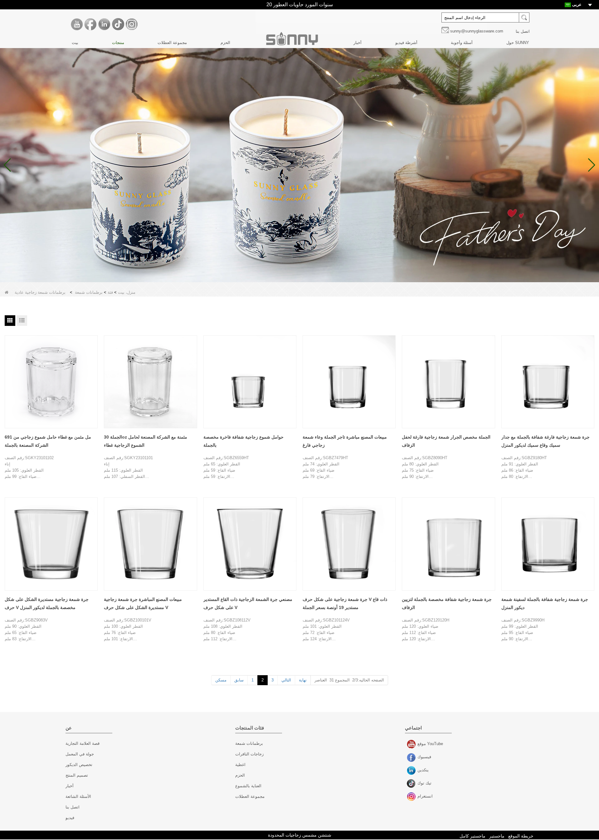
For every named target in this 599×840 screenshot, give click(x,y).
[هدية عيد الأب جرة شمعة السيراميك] (299, 165)
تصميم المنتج (77, 775)
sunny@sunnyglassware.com (476, 31)
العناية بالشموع (248, 786)
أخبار (357, 42)
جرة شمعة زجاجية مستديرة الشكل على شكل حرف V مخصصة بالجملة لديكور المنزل (47, 603)
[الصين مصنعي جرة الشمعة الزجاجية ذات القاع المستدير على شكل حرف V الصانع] (250, 544)
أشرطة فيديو (406, 42)
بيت (75, 42)
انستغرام (412, 797)
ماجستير (496, 835)
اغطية (240, 764)
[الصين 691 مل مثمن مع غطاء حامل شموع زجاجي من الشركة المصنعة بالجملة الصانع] (51, 382)
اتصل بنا (523, 31)
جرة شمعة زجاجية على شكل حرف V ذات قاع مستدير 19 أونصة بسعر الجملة (345, 603)
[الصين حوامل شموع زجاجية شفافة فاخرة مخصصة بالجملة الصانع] (250, 382)
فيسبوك (412, 758)
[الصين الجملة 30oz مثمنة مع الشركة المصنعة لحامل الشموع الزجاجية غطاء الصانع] (150, 382)
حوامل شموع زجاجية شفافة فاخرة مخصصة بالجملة (243, 441)
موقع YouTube (412, 744)
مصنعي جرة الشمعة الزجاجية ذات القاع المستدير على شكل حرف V (247, 603)
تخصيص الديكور (79, 764)
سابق (239, 680)
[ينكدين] (104, 24)
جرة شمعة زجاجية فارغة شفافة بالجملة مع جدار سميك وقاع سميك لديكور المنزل (545, 441)
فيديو (70, 817)
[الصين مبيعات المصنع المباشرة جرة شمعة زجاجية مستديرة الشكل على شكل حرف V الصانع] (150, 544)
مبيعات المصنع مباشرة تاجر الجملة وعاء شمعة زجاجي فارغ (345, 441)
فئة (110, 292)
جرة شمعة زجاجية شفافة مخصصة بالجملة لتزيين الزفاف (447, 603)
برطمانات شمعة (89, 292)
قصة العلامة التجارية (83, 743)
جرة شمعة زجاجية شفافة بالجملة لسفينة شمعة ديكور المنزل (544, 603)
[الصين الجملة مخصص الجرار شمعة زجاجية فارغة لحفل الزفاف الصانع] (448, 382)
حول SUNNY (517, 42)
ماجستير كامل (472, 835)
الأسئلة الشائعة (78, 796)
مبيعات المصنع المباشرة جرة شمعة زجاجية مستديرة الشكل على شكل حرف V (143, 603)
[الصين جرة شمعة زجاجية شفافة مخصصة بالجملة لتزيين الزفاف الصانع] (448, 544)
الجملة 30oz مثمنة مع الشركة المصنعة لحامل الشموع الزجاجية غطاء (145, 441)
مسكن (220, 680)
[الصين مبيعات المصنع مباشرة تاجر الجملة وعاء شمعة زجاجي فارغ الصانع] (349, 382)
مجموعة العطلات (172, 42)
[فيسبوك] (90, 24)
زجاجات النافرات (249, 754)
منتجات (118, 42)
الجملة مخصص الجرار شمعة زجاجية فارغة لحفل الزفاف (446, 441)
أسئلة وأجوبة (462, 42)
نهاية (303, 680)
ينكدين (412, 771)
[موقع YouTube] (77, 24)
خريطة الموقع (520, 835)
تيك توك (412, 784)
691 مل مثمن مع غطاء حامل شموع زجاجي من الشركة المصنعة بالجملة (48, 441)
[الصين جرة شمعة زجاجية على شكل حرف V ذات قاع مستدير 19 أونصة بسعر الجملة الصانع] (349, 544)
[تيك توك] (118, 24)
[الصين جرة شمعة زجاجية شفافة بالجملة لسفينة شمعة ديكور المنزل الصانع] (548, 544)
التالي (286, 680)
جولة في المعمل (80, 754)
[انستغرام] (131, 24)
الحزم (225, 42)
